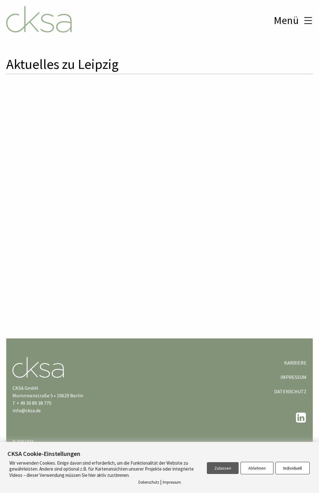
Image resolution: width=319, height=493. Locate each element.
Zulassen (222, 468)
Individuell (292, 468)
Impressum (293, 377)
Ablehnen (257, 468)
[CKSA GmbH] (39, 20)
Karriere (295, 363)
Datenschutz (290, 391)
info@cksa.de (26, 410)
